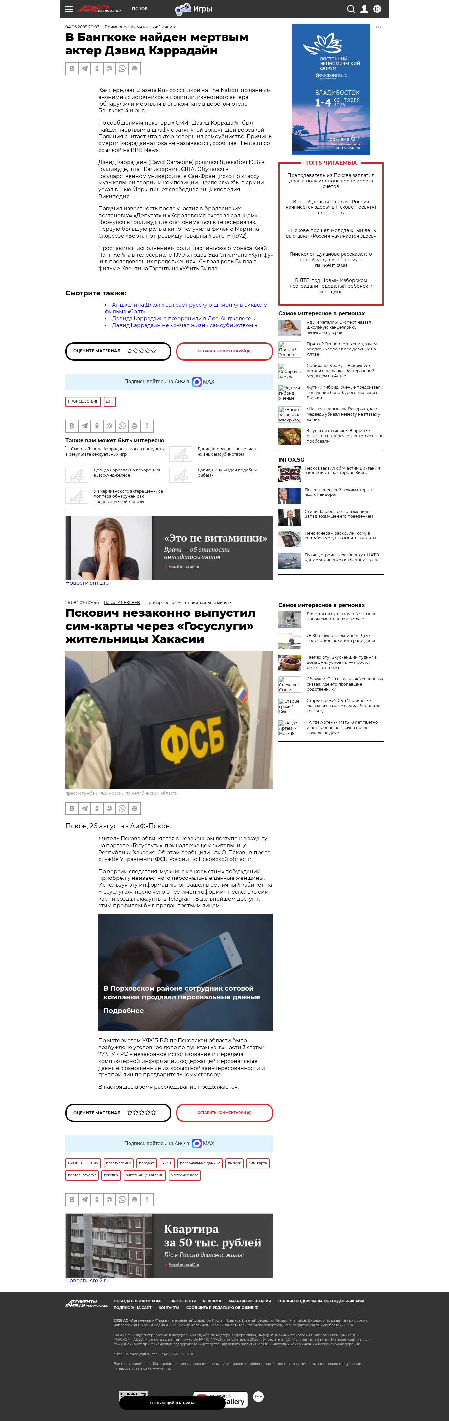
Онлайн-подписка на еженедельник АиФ (321, 1301)
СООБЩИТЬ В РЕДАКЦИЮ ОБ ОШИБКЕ (222, 1308)
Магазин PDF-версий (250, 1301)
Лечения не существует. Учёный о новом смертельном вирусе (341, 616)
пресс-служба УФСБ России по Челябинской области (121, 793)
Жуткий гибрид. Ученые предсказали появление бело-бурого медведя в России (345, 392)
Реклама (212, 1301)
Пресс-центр (183, 1301)
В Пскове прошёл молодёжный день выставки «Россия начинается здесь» (331, 233)
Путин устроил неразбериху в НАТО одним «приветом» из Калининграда (342, 557)
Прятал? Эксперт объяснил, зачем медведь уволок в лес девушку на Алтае (342, 349)
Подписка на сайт (132, 1308)
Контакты (169, 1308)
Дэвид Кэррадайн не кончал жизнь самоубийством (182, 325)
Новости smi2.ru (87, 583)
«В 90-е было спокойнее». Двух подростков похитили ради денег (341, 638)
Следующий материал (173, 1403)
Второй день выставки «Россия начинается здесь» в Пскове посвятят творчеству (331, 207)
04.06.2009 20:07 (82, 26)
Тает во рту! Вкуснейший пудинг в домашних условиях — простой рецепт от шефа (342, 662)
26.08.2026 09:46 (82, 602)
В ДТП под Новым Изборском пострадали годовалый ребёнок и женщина (331, 286)
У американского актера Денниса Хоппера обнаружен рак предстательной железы (128, 496)
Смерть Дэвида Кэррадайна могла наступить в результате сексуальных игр (114, 451)
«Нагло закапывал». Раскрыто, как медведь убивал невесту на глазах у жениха (343, 414)
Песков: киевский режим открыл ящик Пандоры (338, 492)
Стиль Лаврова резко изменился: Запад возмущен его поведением (339, 513)
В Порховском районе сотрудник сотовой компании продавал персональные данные (182, 992)
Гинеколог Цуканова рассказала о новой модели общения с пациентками (331, 260)
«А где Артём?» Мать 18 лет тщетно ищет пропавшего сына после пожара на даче (342, 727)
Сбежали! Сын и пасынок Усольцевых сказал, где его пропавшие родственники (345, 684)
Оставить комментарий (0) (225, 351)
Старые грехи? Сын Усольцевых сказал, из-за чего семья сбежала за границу (343, 705)
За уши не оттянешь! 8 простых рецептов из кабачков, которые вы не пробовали (345, 436)
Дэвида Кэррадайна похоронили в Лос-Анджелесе (181, 318)
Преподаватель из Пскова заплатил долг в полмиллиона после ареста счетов (331, 181)
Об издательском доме (138, 1301)
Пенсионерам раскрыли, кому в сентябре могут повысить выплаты (340, 535)
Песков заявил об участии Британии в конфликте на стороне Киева (342, 470)
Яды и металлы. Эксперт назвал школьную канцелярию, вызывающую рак (339, 327)
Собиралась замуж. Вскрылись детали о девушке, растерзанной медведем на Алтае (340, 370)
